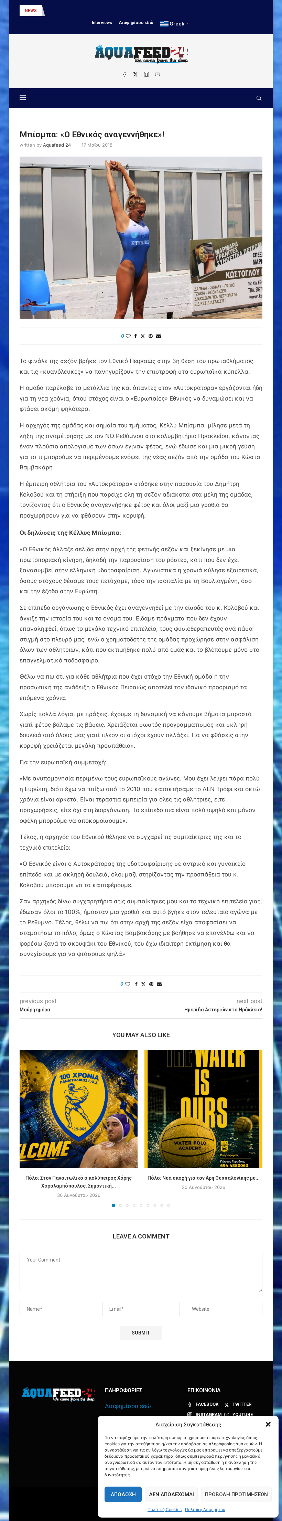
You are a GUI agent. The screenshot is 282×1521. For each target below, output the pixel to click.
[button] (268, 1424)
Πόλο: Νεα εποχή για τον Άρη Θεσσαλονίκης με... (204, 1178)
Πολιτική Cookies (165, 1509)
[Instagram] (146, 74)
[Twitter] (135, 74)
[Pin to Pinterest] (151, 336)
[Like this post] (128, 336)
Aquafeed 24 (57, 145)
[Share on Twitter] (142, 336)
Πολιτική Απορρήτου (205, 1509)
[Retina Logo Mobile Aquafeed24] (58, 1394)
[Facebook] (124, 74)
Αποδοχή (123, 1494)
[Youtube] (157, 74)
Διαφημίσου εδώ (136, 22)
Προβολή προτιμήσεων (236, 1494)
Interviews (102, 22)
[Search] (259, 98)
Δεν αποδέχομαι (171, 1494)
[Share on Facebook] (135, 336)
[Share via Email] (158, 336)
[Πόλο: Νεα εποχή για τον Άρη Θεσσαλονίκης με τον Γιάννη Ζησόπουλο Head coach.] (203, 1109)
